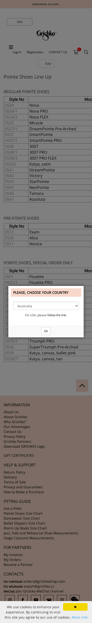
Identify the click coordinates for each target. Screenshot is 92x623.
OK (46, 331)
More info (80, 617)
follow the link (56, 315)
